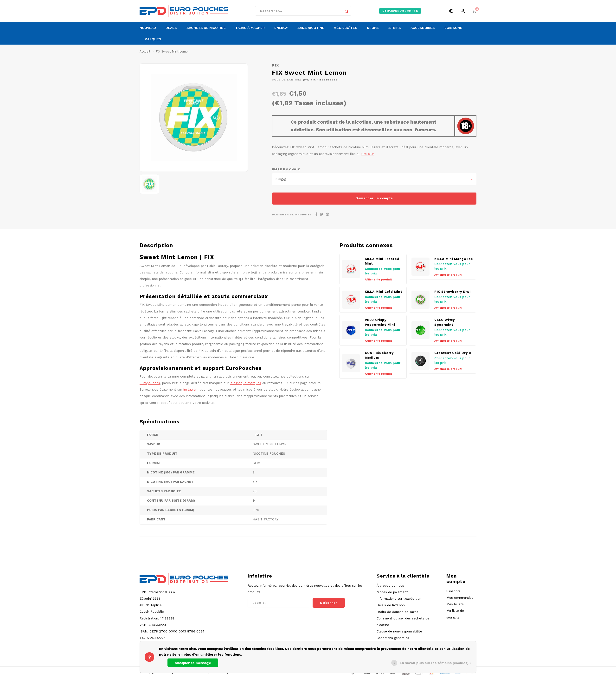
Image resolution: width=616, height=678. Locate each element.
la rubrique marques (245, 383)
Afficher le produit (378, 279)
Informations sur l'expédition (399, 598)
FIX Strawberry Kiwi (452, 291)
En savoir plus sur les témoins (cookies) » (435, 663)
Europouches (150, 383)
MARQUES (152, 39)
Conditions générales (393, 638)
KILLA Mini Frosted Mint (382, 261)
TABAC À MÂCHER (250, 28)
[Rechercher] (346, 11)
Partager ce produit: (291, 214)
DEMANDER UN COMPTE (400, 10)
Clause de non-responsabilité (399, 631)
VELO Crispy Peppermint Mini (380, 322)
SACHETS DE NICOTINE (206, 28)
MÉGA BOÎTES (345, 28)
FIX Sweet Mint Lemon (173, 51)
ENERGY (281, 28)
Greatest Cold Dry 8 (452, 353)
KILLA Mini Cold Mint (383, 291)
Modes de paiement (392, 592)
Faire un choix (286, 169)
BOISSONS (453, 28)
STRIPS (394, 28)
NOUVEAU (148, 28)
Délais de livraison (391, 605)
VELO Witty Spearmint (444, 322)
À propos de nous (390, 585)
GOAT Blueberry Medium (379, 355)
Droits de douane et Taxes (397, 612)
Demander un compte (374, 198)
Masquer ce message (193, 663)
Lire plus (367, 154)
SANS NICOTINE (310, 28)
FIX (275, 65)
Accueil (145, 51)
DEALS (171, 28)
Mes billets (455, 604)
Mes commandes (459, 597)
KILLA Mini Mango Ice (453, 259)
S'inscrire (453, 591)
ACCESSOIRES (423, 28)
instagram (191, 389)
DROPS (373, 28)
